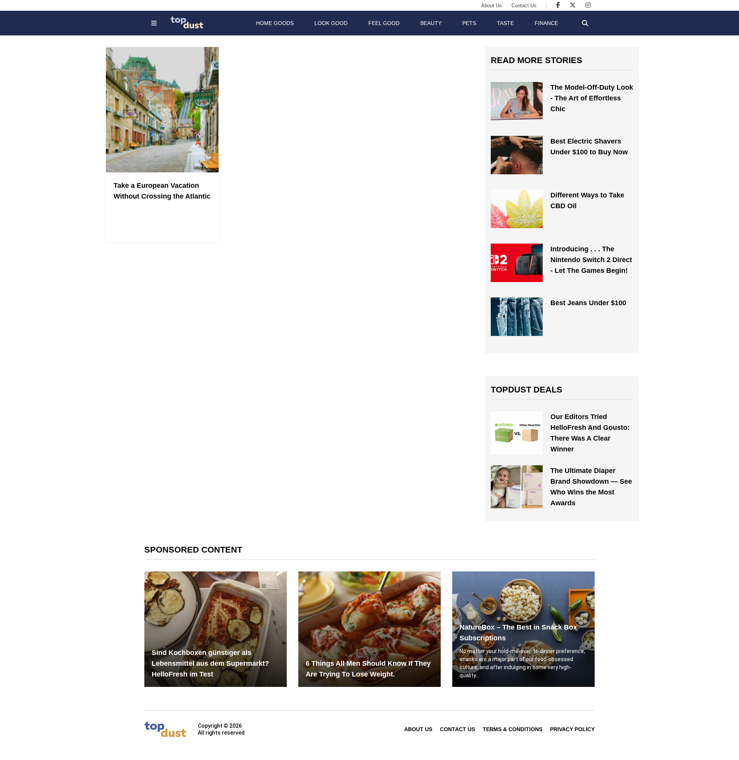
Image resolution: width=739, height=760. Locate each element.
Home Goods (275, 23)
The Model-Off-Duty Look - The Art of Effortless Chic (591, 98)
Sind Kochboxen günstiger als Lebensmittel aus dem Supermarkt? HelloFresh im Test (210, 663)
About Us (491, 5)
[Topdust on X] (573, 5)
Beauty (430, 23)
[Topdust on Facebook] (558, 5)
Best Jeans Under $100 (588, 303)
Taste (505, 23)
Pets (469, 23)
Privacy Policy (572, 729)
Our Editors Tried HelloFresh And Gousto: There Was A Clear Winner (590, 433)
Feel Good (384, 23)
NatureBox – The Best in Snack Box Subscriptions (518, 632)
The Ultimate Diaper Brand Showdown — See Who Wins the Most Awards (591, 487)
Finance (546, 23)
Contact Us (524, 5)
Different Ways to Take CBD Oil (587, 200)
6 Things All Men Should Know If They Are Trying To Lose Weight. (368, 669)
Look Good (331, 23)
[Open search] (585, 23)
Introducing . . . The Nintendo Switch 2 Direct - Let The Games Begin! (591, 259)
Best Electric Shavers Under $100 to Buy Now (589, 146)
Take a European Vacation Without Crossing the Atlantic (162, 191)
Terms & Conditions (512, 729)
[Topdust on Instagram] (588, 5)
